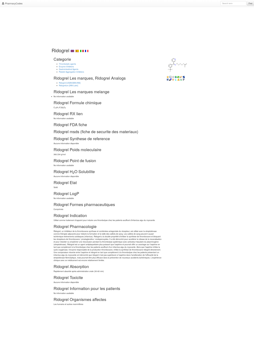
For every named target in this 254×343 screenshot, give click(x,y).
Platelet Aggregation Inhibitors (71, 71)
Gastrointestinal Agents (68, 69)
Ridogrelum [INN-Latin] (68, 85)
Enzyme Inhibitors (66, 66)
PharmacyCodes (13, 3)
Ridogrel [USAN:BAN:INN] (69, 82)
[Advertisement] (127, 26)
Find (250, 3)
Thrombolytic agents (67, 64)
